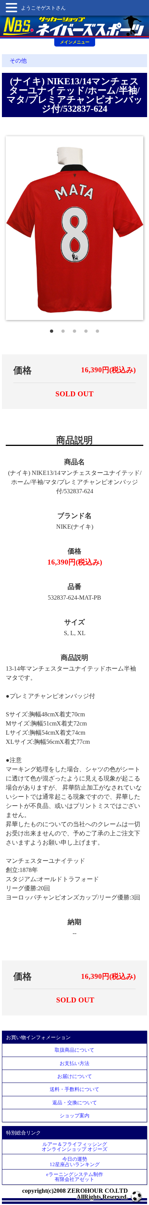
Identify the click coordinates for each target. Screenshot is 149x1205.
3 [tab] (74, 329)
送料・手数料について (74, 1089)
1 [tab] (51, 329)
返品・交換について (74, 1102)
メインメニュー (74, 42)
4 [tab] (86, 329)
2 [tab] (63, 329)
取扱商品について (74, 1050)
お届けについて (74, 1076)
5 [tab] (97, 329)
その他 (18, 61)
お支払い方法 (74, 1063)
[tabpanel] (74, 228)
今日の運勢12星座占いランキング (75, 1161)
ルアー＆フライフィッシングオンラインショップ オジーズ (74, 1146)
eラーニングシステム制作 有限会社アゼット (74, 1176)
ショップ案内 (74, 1115)
